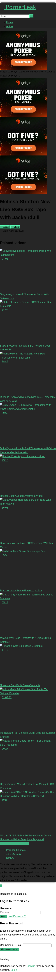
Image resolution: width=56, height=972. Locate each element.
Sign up (31, 966)
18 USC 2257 (13, 854)
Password (5, 912)
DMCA (10, 858)
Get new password (9, 949)
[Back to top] (1, 885)
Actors (9, 26)
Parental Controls (16, 850)
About (6, 227)
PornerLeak (20, 7)
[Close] (1, 890)
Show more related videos (14, 843)
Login (3, 916)
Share (16, 227)
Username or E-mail (11, 945)
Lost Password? (17, 916)
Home (9, 22)
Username (6, 908)
